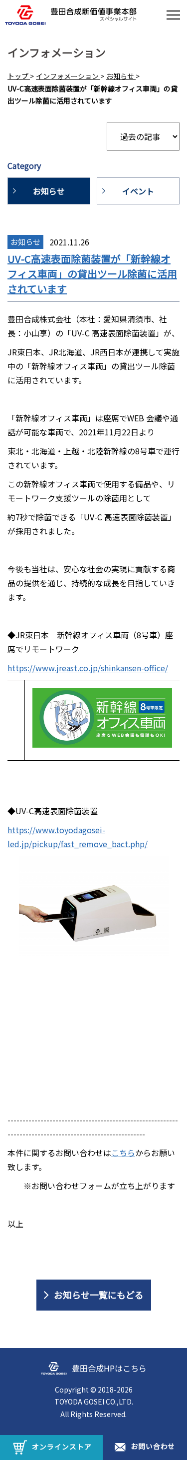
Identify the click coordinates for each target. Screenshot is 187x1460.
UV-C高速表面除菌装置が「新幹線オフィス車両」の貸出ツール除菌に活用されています (92, 273)
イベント (138, 191)
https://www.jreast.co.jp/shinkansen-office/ (87, 668)
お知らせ (49, 191)
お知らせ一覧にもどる (99, 1294)
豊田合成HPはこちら (109, 1368)
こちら (123, 1153)
